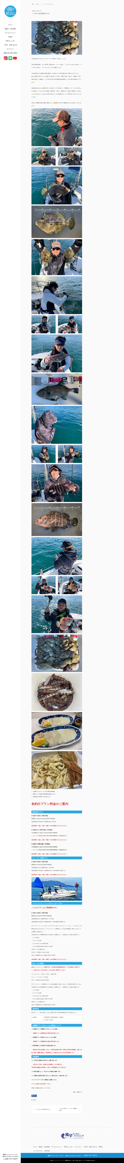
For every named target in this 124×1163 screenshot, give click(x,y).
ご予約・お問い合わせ (10, 45)
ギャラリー (10, 49)
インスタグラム (38, 1151)
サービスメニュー (10, 33)
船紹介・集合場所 (10, 29)
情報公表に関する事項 (10, 53)
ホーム (10, 25)
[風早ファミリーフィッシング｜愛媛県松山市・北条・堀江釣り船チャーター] (10, 17)
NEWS (10, 37)
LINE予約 (47, 1151)
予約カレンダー (10, 41)
